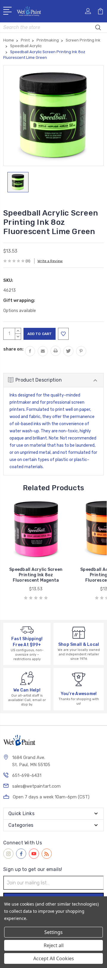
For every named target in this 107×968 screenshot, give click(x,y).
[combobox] (53, 27)
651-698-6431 (26, 775)
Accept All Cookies (53, 958)
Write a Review (50, 261)
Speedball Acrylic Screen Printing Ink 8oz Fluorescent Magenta (35, 575)
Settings (53, 932)
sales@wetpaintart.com (36, 786)
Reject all (54, 945)
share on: (13, 349)
